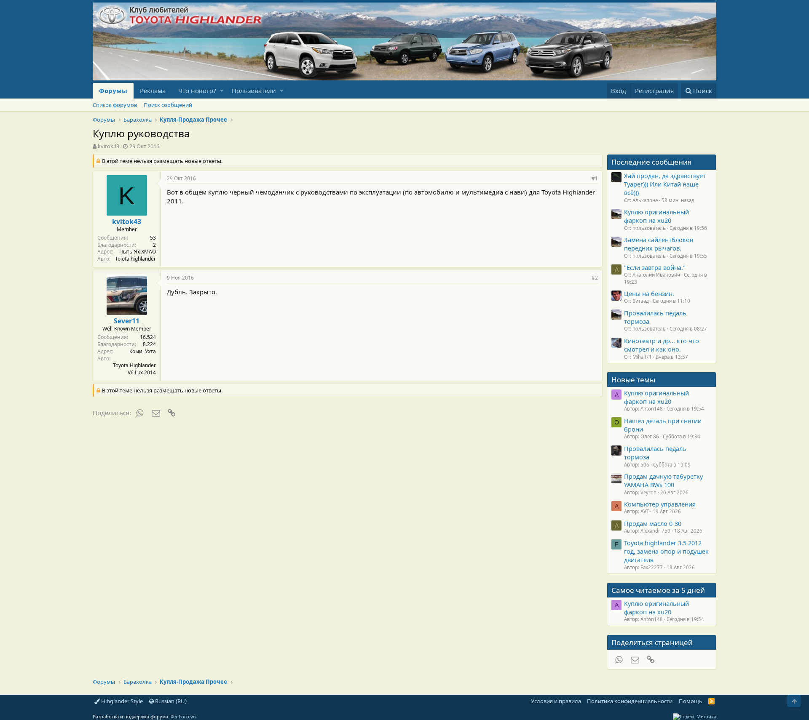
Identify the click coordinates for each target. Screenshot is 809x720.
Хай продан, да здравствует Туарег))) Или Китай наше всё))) (665, 184)
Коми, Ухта (142, 351)
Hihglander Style (121, 701)
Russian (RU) (170, 701)
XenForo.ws (183, 716)
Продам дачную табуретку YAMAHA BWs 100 (663, 480)
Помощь (690, 701)
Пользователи (254, 90)
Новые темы (633, 379)
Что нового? (197, 90)
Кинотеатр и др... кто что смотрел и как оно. (661, 344)
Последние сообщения (651, 162)
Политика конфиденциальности (629, 701)
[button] (222, 91)
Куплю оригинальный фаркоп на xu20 (656, 216)
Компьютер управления (660, 504)
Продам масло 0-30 (652, 523)
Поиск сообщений (168, 105)
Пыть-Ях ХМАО (137, 251)
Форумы (113, 90)
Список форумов (115, 105)
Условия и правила (556, 701)
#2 (595, 277)
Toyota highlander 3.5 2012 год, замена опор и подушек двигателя (666, 551)
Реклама (153, 90)
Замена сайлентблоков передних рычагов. (658, 243)
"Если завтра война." (655, 267)
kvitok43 (108, 146)
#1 (595, 178)
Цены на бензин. (649, 293)
